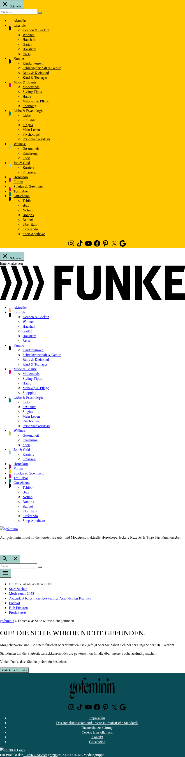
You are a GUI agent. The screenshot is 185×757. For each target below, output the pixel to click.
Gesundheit (31, 148)
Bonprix (28, 214)
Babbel (28, 219)
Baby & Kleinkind (36, 72)
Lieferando (30, 229)
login (2, 546)
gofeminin (7, 620)
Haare (27, 96)
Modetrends (31, 86)
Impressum (97, 717)
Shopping (29, 105)
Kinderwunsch (33, 63)
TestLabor (21, 191)
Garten (27, 44)
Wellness (20, 143)
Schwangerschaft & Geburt (42, 67)
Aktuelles (20, 20)
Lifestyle (20, 25)
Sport (26, 157)
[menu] (5, 573)
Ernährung (30, 153)
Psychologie (31, 134)
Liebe (27, 115)
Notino (27, 210)
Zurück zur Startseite (14, 670)
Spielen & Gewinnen (29, 186)
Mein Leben (31, 129)
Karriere (28, 167)
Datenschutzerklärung (97, 727)
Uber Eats (30, 224)
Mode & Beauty (25, 82)
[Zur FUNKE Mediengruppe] (92, 298)
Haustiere (29, 48)
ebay (26, 205)
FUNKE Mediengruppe (40, 754)
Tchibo (27, 200)
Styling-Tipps (32, 91)
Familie (19, 58)
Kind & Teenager (35, 77)
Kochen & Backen (36, 30)
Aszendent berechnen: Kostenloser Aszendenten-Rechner (50, 598)
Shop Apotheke (34, 233)
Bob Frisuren (18, 607)
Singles (28, 124)
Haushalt (29, 39)
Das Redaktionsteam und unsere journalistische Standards (97, 722)
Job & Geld (22, 162)
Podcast (14, 602)
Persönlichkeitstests (36, 139)
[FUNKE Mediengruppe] (12, 750)
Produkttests (17, 612)
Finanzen (29, 172)
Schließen (15, 6)
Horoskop (21, 176)
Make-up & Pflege (36, 101)
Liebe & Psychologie (28, 110)
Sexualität (29, 120)
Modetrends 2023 (21, 593)
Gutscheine (22, 195)
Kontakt (97, 736)
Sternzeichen (18, 588)
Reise (26, 53)
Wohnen (29, 34)
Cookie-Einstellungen (97, 732)
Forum (18, 181)
